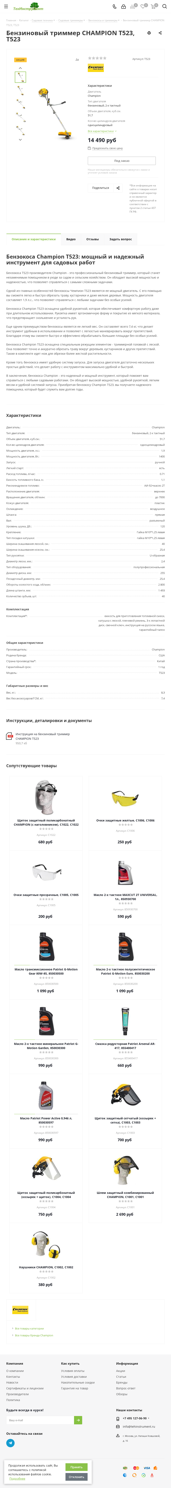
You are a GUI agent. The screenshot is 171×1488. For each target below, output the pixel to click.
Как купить (70, 1363)
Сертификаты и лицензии (25, 1388)
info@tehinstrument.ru (139, 1427)
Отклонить (76, 1477)
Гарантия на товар (74, 1388)
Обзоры (121, 1394)
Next (20, 139)
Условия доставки (74, 1377)
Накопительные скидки (78, 1382)
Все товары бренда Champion (34, 1335)
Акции (120, 1371)
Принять (76, 1467)
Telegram (10, 1443)
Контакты (13, 1377)
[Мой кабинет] (123, 7)
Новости (12, 1382)
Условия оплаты (72, 1371)
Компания (14, 1363)
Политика (13, 1400)
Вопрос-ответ (126, 1388)
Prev (20, 68)
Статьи (121, 1377)
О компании (15, 1371)
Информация (127, 1363)
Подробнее (17, 1478)
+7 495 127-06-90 (135, 1418)
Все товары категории (29, 1328)
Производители (17, 1394)
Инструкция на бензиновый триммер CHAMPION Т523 (43, 736)
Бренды (121, 1382)
